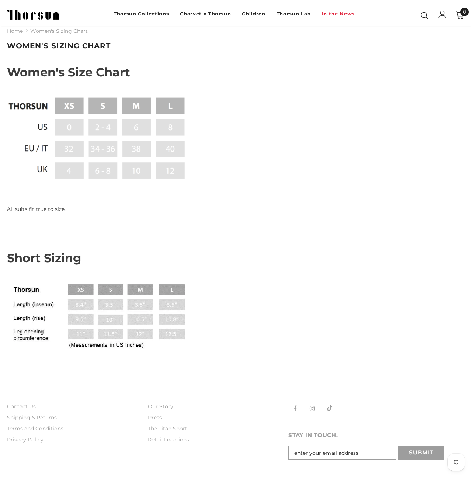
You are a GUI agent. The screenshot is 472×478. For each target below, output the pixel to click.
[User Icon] (442, 15)
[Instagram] (312, 408)
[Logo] (33, 15)
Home (15, 31)
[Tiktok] (329, 408)
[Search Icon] (424, 15)
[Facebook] (295, 408)
